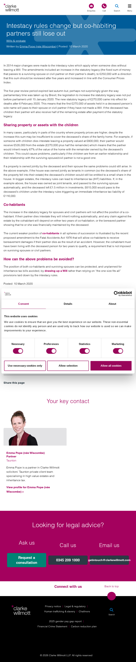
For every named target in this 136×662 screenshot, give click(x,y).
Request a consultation (26, 560)
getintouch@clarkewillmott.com (109, 560)
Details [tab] (68, 303)
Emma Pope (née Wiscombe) (38, 46)
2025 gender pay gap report (65, 621)
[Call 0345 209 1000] (104, 6)
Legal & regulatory (75, 606)
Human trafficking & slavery (59, 611)
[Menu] (129, 6)
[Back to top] (111, 596)
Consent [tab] (23, 303)
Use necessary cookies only (25, 365)
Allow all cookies (111, 365)
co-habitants (50, 233)
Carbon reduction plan (84, 626)
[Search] (117, 6)
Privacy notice (53, 606)
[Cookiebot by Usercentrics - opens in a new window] (116, 293)
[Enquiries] (91, 6)
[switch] (51, 351)
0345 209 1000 (68, 560)
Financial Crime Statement (52, 626)
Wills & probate (16, 40)
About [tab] (112, 303)
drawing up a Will (56, 270)
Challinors (84, 611)
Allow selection (68, 365)
